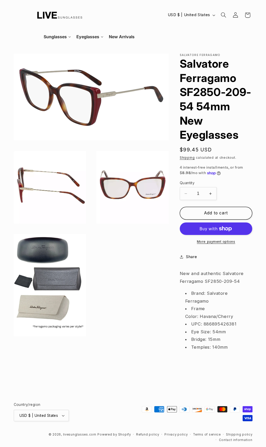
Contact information (235, 440)
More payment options (216, 242)
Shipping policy (239, 434)
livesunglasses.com (79, 434)
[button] (223, 15)
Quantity (187, 183)
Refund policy (147, 434)
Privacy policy (176, 434)
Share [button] (191, 256)
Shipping (187, 157)
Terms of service (207, 434)
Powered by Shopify (114, 434)
